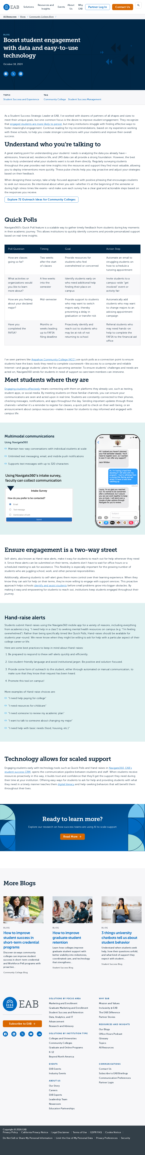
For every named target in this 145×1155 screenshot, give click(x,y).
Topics (102, 1043)
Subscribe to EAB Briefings (113, 1073)
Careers (53, 1090)
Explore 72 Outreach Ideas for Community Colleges (41, 199)
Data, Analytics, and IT (61, 1017)
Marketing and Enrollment (63, 1003)
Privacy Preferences (107, 1138)
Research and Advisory (61, 1026)
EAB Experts (55, 1095)
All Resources (10, 16)
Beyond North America (61, 1056)
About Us (71, 7)
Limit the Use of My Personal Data (74, 1138)
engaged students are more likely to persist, (36, 124)
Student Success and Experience (21, 99)
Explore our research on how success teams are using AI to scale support (72, 826)
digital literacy (66, 784)
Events (61, 7)
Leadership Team (58, 1099)
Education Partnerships (61, 1108)
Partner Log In (97, 7)
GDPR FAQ (96, 1132)
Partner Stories (107, 1017)
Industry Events (57, 1073)
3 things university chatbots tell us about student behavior (119, 938)
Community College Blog (41, 17)
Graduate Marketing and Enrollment (68, 1008)
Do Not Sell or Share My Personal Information (28, 1138)
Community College (55, 99)
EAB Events (55, 1069)
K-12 (51, 1052)
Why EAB (80, 7)
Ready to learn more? (72, 819)
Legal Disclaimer (60, 1132)
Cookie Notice (113, 1132)
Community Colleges (60, 1043)
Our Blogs (104, 1029)
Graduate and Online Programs (66, 1047)
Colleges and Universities (62, 1038)
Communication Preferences (115, 1078)
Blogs (22, 17)
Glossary (103, 1038)
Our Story (54, 1086)
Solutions (29, 7)
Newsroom (55, 1104)
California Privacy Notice (34, 1132)
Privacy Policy (10, 1132)
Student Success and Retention (66, 1012)
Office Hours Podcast (110, 1034)
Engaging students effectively (22, 388)
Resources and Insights (46, 7)
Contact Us (122, 7)
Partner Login (106, 1082)
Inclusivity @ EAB (108, 1008)
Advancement (56, 1021)
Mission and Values (109, 1003)
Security (125, 1138)
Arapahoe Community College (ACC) (53, 359)
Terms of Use (80, 1132)
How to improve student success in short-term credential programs (21, 940)
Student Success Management (84, 99)
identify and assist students (50, 585)
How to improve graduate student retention (67, 938)
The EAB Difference (109, 1012)
